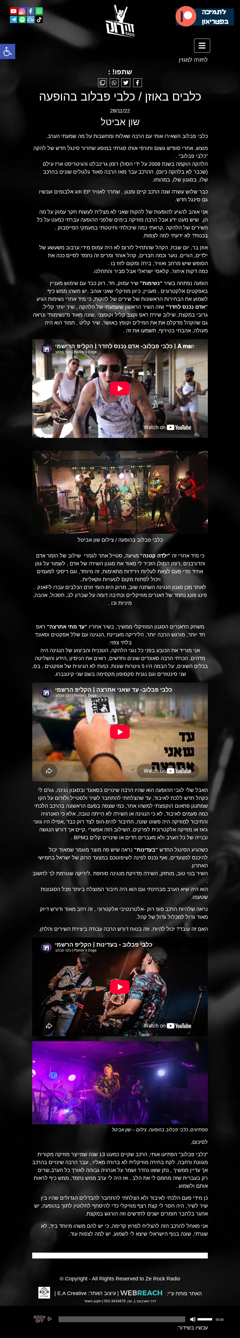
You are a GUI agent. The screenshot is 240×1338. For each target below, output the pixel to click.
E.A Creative (72, 1293)
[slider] (206, 1318)
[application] (140, 1319)
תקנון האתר (92, 1301)
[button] (7, 51)
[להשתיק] (193, 1319)
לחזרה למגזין (193, 60)
